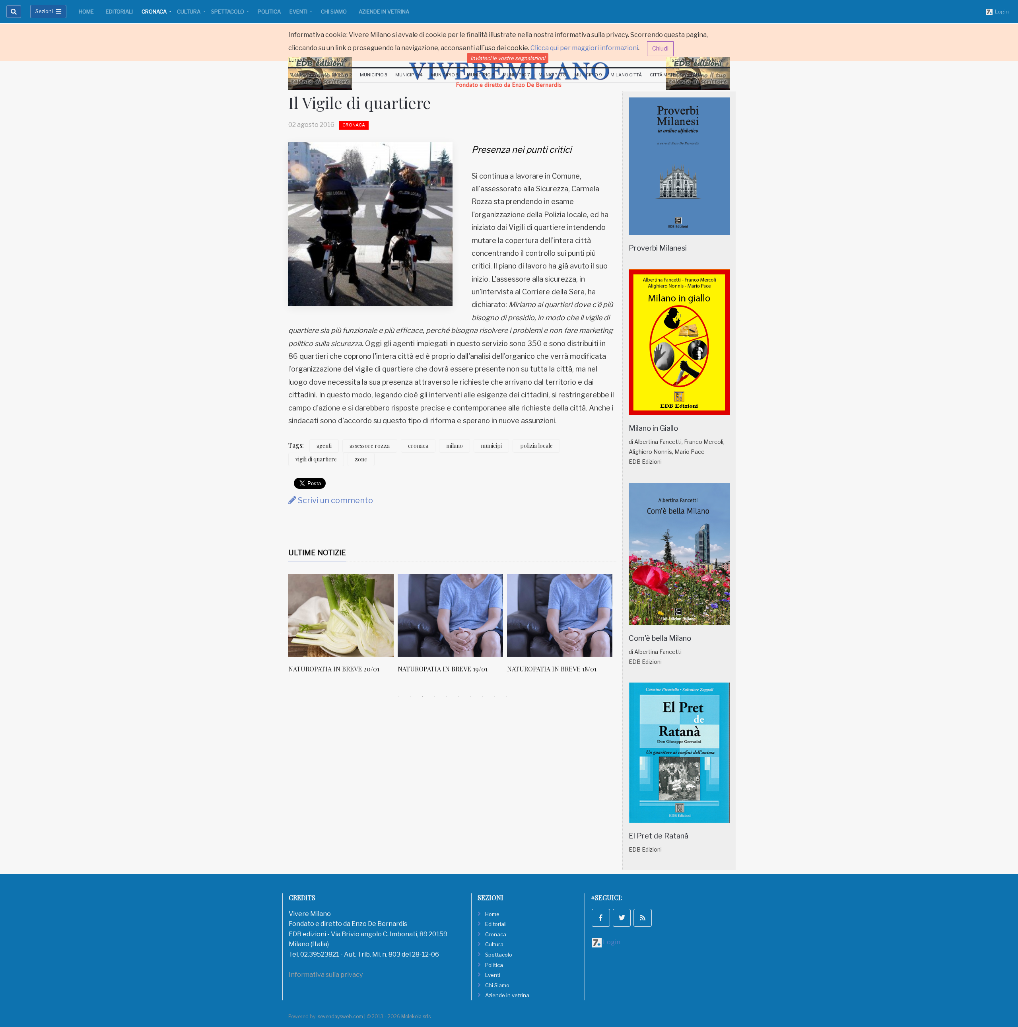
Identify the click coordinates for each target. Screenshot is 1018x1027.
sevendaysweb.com (340, 1016)
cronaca (418, 445)
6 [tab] (458, 696)
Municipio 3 (373, 75)
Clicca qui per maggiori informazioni (584, 48)
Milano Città (626, 75)
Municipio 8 (552, 75)
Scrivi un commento (334, 500)
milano (454, 445)
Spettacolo (228, 11)
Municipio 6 (481, 75)
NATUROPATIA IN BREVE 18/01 (551, 669)
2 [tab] (411, 696)
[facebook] (601, 918)
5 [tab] (447, 696)
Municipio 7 (516, 75)
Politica (269, 11)
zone (361, 459)
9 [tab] (494, 696)
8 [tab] (482, 696)
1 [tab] (399, 696)
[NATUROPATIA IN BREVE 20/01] (341, 615)
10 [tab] (506, 696)
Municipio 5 (445, 75)
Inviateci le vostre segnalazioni (507, 58)
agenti (324, 445)
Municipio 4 (409, 75)
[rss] (642, 918)
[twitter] (622, 918)
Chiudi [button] (660, 48)
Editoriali (119, 11)
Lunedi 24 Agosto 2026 (318, 59)
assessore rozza (370, 445)
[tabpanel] (343, 627)
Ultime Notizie (317, 552)
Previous (282, 632)
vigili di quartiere (316, 459)
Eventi (299, 11)
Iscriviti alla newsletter (697, 59)
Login (1001, 11)
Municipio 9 (588, 75)
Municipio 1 (302, 75)
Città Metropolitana (676, 75)
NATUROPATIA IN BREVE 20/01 (333, 669)
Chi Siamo (334, 11)
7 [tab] (470, 696)
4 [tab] (435, 696)
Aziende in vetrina (384, 11)
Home (86, 11)
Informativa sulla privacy (326, 974)
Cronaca (155, 11)
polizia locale (536, 445)
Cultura (189, 11)
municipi (491, 445)
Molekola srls (416, 1016)
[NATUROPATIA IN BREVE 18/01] (559, 615)
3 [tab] (423, 696)
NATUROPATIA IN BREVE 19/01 (443, 669)
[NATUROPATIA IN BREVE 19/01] (450, 615)
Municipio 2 (338, 75)
